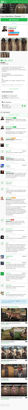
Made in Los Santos (5, 406)
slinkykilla (8, 219)
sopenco (8, 165)
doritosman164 (9, 228)
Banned (12, 219)
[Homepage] (9, 28)
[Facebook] (10, 28)
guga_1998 (8, 151)
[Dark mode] (24, 1)
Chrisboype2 (9, 285)
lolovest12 (8, 273)
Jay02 (7, 243)
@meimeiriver (9, 119)
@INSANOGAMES (10, 139)
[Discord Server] (15, 28)
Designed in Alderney (5, 404)
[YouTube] (13, 28)
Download (15, 19)
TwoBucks (8, 262)
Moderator (13, 138)
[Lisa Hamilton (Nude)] (14, 44)
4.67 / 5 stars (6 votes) (4, 63)
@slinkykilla (8, 199)
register (17, 301)
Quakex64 (8, 171)
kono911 (8, 292)
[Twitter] (12, 28)
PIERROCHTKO (9, 256)
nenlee (7, 236)
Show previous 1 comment (14, 114)
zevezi (7, 188)
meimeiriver (8, 138)
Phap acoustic (9, 182)
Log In (12, 301)
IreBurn (7, 144)
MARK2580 (8, 157)
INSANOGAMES (12, 27)
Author (14, 117)
